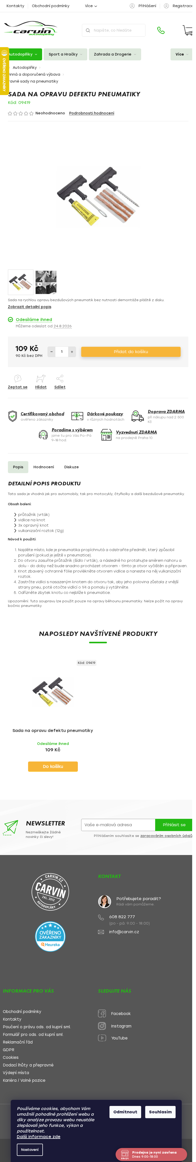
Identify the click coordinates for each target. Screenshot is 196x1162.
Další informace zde (38, 1136)
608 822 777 (122, 917)
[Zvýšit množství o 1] (72, 352)
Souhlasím (160, 1112)
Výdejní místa (16, 1073)
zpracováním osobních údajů (166, 836)
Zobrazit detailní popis (29, 307)
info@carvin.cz (124, 932)
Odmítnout (125, 1112)
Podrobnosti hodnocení (91, 113)
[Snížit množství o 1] (51, 352)
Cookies (11, 1058)
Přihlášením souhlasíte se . (143, 836)
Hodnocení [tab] (43, 467)
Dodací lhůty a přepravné (28, 1065)
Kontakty (15, 6)
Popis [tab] (18, 467)
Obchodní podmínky (50, 6)
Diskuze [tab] (71, 467)
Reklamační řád (18, 1042)
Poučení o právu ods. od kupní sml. (37, 1027)
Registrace (183, 6)
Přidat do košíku (131, 351)
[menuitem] (22, 54)
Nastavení (30, 1150)
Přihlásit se (174, 824)
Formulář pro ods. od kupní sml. (33, 1035)
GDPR (8, 1050)
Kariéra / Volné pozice (24, 1080)
